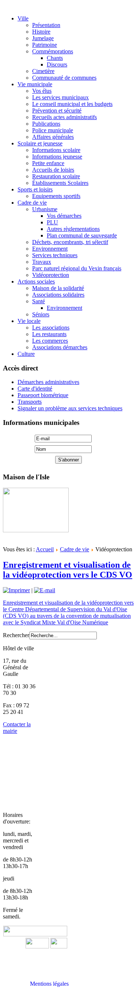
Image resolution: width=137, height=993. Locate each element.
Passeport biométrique (43, 395)
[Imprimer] (16, 590)
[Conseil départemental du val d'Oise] (58, 946)
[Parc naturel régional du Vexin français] (37, 946)
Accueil (45, 549)
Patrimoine (44, 45)
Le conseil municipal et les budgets (72, 104)
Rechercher (16, 635)
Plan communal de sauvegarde (82, 235)
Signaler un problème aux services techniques (70, 408)
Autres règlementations (73, 229)
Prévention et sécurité (56, 110)
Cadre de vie (32, 202)
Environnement (50, 249)
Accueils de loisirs (53, 170)
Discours (57, 64)
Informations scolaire (56, 150)
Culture (26, 354)
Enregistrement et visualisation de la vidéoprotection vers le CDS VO (67, 569)
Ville (23, 18)
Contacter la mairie (17, 727)
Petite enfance (48, 163)
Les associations (50, 327)
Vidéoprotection (50, 275)
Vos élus (42, 91)
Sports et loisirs (35, 189)
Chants (55, 58)
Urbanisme (44, 209)
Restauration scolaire (56, 176)
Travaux (41, 262)
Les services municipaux (60, 97)
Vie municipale (35, 84)
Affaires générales (53, 137)
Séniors (40, 314)
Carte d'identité (35, 388)
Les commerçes (50, 341)
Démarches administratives (48, 382)
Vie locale (29, 321)
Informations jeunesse (57, 156)
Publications (46, 124)
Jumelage (43, 38)
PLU (52, 222)
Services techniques (54, 255)
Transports (30, 402)
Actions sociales (36, 281)
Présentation (46, 25)
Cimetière (43, 71)
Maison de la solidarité (58, 288)
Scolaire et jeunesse (40, 143)
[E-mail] (44, 590)
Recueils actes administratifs (64, 117)
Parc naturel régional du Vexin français (76, 268)
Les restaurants (49, 334)
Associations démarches (59, 347)
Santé (38, 301)
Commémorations (52, 51)
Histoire (41, 31)
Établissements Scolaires (60, 183)
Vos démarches (64, 216)
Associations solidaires (58, 295)
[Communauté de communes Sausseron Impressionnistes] (35, 934)
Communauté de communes (64, 78)
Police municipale (52, 130)
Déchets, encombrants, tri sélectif (70, 242)
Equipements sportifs (56, 196)
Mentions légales (49, 984)
